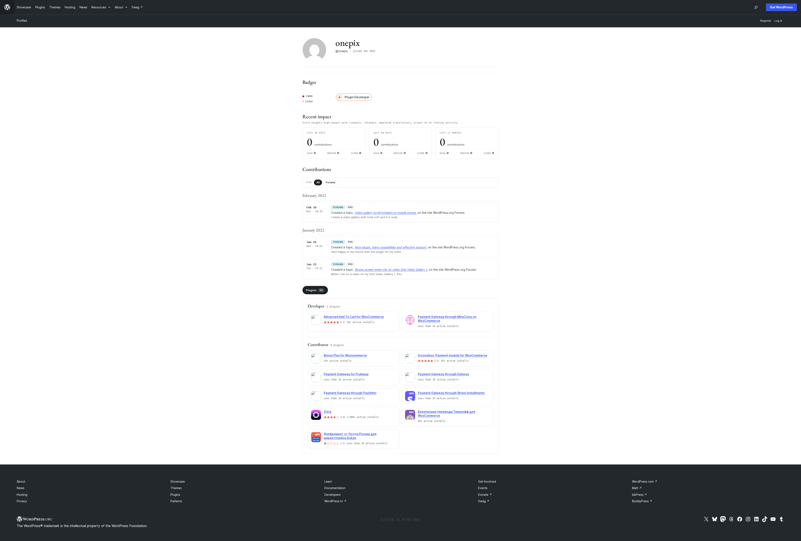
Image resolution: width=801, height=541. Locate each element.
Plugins (314, 290)
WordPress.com (644, 481)
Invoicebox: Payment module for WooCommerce (452, 355)
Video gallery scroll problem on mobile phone (385, 212)
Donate (485, 494)
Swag (483, 501)
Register (765, 20)
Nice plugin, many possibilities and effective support (390, 247)
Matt (637, 488)
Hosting (22, 494)
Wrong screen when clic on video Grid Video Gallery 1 (391, 269)
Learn (328, 481)
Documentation (334, 488)
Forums (330, 182)
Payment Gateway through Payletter (350, 393)
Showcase (177, 481)
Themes (176, 488)
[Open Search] (756, 7)
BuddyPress (642, 501)
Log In (778, 20)
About (21, 481)
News (20, 488)
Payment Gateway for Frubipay (346, 374)
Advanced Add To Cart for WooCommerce (354, 316)
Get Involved (487, 481)
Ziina (327, 411)
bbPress (639, 494)
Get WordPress (781, 7)
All (318, 182)
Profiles (22, 20)
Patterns (176, 501)
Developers (332, 494)
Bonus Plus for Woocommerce (345, 355)
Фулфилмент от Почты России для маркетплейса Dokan (350, 436)
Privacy (22, 501)
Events (482, 488)
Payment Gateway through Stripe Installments (451, 393)
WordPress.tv (335, 501)
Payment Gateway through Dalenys (443, 374)
